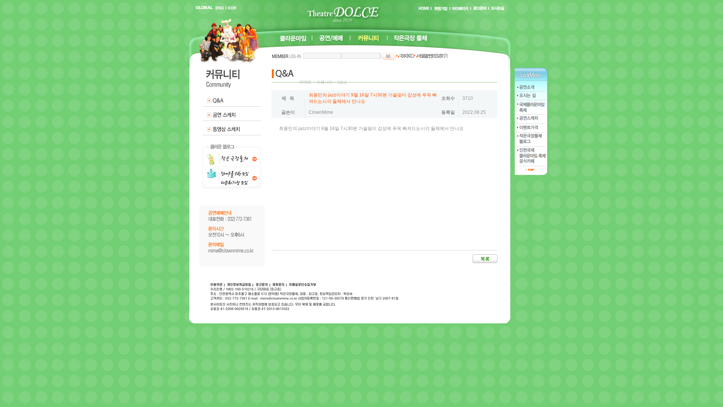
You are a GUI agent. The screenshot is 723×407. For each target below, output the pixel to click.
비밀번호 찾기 (430, 55)
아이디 (405, 55)
